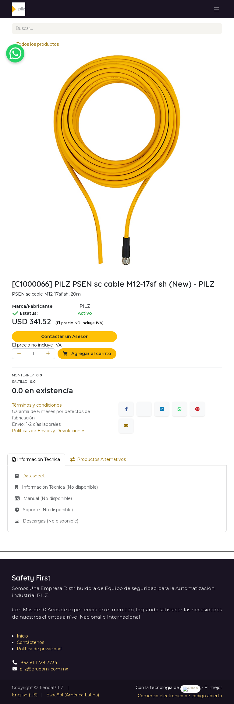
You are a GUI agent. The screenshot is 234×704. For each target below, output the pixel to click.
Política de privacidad (39, 649)
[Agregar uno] (48, 353)
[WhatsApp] (179, 409)
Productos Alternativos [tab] (101, 459)
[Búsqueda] (215, 28)
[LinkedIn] (161, 409)
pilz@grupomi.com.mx (44, 669)
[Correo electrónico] (126, 425)
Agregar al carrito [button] (90, 353)
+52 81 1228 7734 (38, 662)
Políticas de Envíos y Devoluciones (48, 430)
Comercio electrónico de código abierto (180, 696)
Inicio (22, 636)
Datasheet (33, 476)
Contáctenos (30, 642)
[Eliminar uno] (19, 353)
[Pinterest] (197, 409)
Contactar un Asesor (64, 336)
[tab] (36, 459)
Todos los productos (37, 44)
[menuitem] (24, 695)
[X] (144, 409)
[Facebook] (126, 409)
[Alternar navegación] (216, 9)
